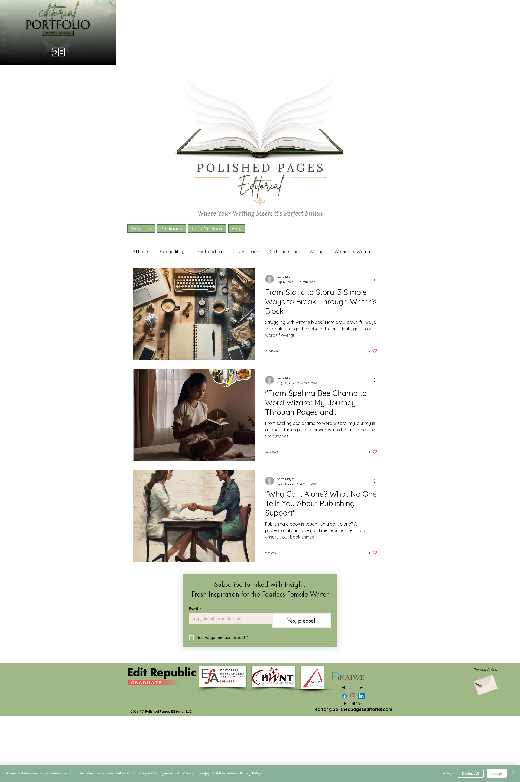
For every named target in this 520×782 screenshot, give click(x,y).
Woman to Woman (353, 251)
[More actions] (376, 279)
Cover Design (246, 251)
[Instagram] (353, 696)
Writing (317, 251)
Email (195, 609)
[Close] (513, 773)
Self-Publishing (284, 251)
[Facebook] (344, 696)
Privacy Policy (250, 773)
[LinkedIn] (361, 696)
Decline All (470, 773)
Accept (497, 773)
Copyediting (172, 251)
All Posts (141, 251)
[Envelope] (484, 683)
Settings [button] (447, 773)
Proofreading (208, 251)
